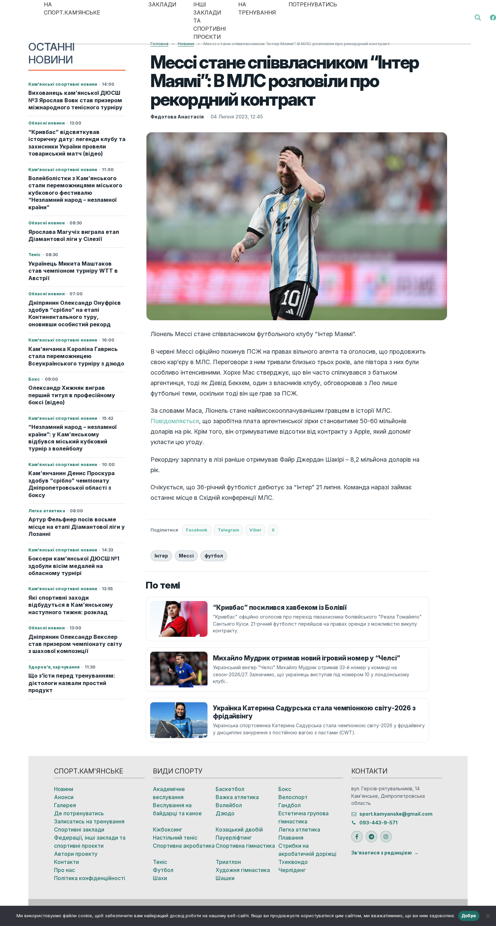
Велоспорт (293, 797)
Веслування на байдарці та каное (177, 809)
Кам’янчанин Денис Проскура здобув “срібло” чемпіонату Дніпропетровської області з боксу (71, 484)
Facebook (197, 530)
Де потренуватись (79, 813)
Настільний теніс (175, 837)
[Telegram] (371, 836)
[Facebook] (493, 17)
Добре (469, 915)
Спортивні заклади (79, 829)
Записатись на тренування (89, 821)
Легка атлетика (299, 829)
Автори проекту (76, 853)
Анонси (64, 797)
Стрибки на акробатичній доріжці (307, 849)
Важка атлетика (237, 797)
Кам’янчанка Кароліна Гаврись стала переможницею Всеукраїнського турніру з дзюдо (76, 356)
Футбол (163, 870)
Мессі (186, 556)
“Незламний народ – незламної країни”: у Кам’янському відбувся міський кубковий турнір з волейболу (72, 438)
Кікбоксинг (167, 829)
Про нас (64, 870)
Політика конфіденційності (89, 878)
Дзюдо (225, 813)
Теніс (160, 862)
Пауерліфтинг (234, 837)
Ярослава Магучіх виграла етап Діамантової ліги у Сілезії (73, 235)
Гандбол (289, 805)
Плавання (290, 837)
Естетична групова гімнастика (303, 817)
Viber (255, 530)
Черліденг (292, 870)
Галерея (65, 805)
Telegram (228, 530)
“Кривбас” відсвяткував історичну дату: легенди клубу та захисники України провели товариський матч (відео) (77, 143)
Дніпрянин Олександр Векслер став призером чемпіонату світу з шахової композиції (75, 644)
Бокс (284, 789)
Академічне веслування (169, 793)
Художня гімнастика (243, 870)
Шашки (225, 878)
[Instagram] (386, 836)
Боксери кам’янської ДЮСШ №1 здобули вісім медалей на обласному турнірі (73, 565)
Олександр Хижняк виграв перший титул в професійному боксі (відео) (71, 395)
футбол (213, 556)
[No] (487, 916)
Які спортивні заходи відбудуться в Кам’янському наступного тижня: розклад (70, 605)
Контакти (66, 862)
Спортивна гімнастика (245, 845)
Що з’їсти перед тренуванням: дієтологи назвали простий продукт (71, 682)
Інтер (161, 556)
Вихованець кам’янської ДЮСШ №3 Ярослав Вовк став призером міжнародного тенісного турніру (75, 100)
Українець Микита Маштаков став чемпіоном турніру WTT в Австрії (73, 270)
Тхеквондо (293, 862)
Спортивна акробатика (184, 845)
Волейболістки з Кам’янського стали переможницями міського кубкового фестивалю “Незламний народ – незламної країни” (75, 193)
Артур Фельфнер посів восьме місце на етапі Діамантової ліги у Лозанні (76, 526)
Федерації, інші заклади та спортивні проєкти (90, 841)
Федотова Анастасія (177, 116)
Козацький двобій (239, 829)
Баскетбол (230, 789)
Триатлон (228, 862)
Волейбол (229, 805)
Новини (63, 789)
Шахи (160, 878)
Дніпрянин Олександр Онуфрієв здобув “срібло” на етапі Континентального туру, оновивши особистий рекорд (74, 313)
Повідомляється (174, 421)
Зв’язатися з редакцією (381, 852)
